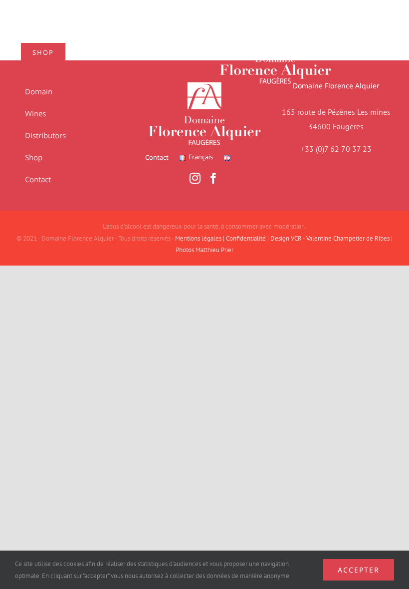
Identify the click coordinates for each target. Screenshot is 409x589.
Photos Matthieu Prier (204, 250)
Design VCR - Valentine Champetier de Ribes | (331, 238)
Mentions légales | (200, 238)
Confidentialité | (248, 238)
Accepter (359, 570)
